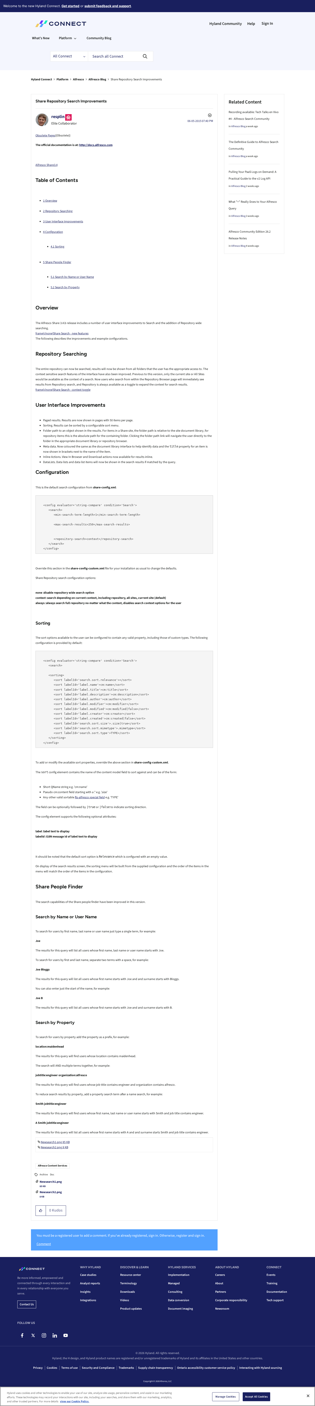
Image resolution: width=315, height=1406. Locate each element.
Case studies (88, 1275)
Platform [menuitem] (65, 38)
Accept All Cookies (256, 1396)
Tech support (275, 1300)
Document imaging (180, 1309)
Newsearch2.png (51, 1192)
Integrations (88, 1300)
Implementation (178, 1275)
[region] (157, 1396)
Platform (62, 79)
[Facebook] (22, 1335)
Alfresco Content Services (52, 1166)
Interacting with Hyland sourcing (260, 1368)
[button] (41, 1211)
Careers (220, 1275)
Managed (174, 1283)
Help (251, 23)
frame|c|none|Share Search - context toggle (63, 390)
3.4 (56, 165)
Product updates (131, 1309)
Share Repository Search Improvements (71, 101)
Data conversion (178, 1300)
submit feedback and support (107, 6)
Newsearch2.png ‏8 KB (54, 1147)
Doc (52, 1174)
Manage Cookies (225, 1396)
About (219, 1283)
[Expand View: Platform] (75, 38)
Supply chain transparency (155, 1368)
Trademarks (126, 1368)
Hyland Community (225, 23)
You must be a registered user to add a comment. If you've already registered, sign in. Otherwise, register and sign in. (121, 1235)
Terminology (128, 1283)
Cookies (52, 1368)
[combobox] (120, 56)
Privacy (38, 1368)
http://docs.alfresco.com (96, 145)
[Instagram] (44, 1335)
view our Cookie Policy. (74, 1401)
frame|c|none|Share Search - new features (62, 333)
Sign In (267, 23)
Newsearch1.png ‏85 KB (55, 1142)
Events (271, 1275)
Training (272, 1283)
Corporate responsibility (231, 1300)
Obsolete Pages (45, 135)
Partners (220, 1292)
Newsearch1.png (51, 1182)
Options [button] (209, 115)
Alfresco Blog (97, 79)
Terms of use (69, 1368)
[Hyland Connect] (60, 23)
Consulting (175, 1292)
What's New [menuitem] (41, 38)
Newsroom (222, 1309)
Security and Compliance (98, 1368)
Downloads (127, 1292)
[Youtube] (65, 1335)
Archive (44, 1174)
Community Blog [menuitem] (99, 38)
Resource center (130, 1275)
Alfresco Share (45, 165)
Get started (70, 6)
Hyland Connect (41, 79)
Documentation (277, 1292)
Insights (85, 1292)
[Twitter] (33, 1335)
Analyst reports (90, 1283)
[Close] (308, 1396)
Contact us (27, 1304)
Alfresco (78, 79)
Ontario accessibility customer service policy (206, 1368)
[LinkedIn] (55, 1335)
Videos (124, 1300)
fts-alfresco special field (90, 797)
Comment (44, 1244)
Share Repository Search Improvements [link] (136, 79)
